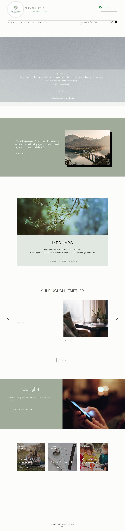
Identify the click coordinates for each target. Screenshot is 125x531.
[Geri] (8, 318)
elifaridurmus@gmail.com (64, 98)
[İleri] (117, 318)
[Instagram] (111, 22)
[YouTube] (115, 22)
